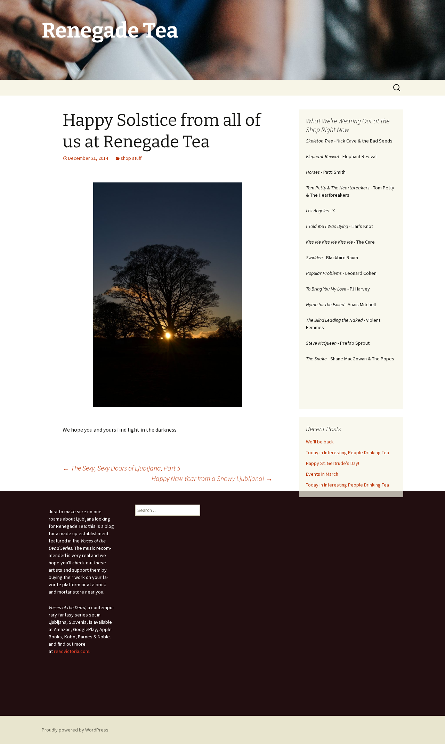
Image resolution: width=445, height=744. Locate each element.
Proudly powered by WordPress (75, 730)
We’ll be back (320, 442)
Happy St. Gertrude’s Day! (332, 463)
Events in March (322, 474)
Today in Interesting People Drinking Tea (347, 452)
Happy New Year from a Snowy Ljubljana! (212, 478)
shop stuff (131, 158)
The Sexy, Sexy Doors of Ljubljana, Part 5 (121, 468)
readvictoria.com (71, 651)
